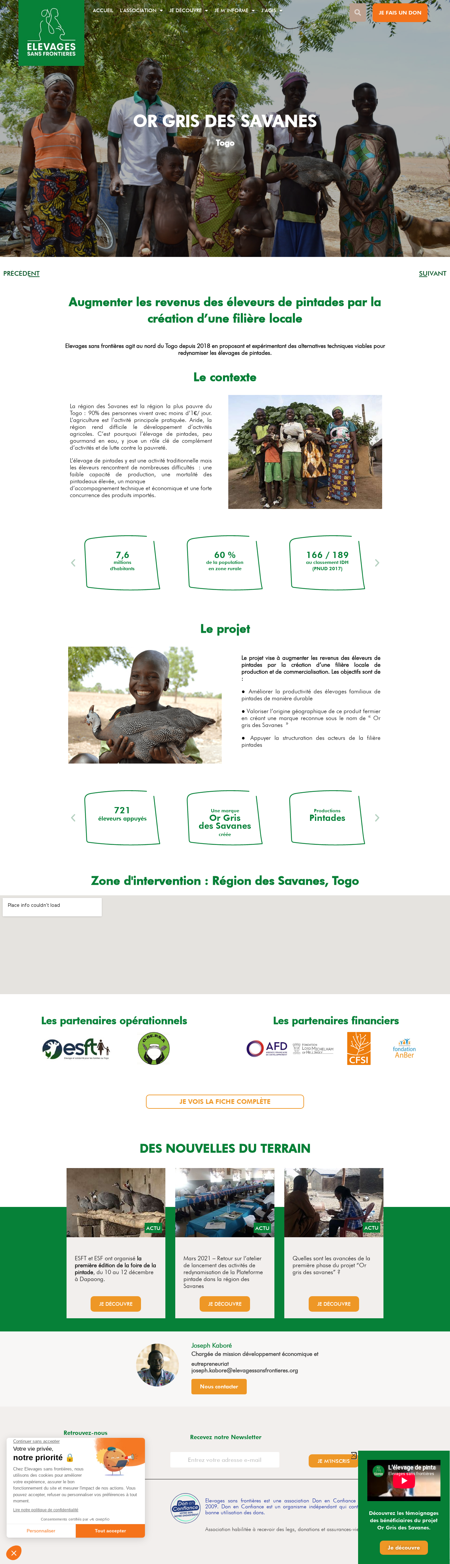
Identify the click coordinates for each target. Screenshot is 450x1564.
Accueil (103, 11)
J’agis (268, 11)
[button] (73, 563)
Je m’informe (231, 11)
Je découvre (185, 11)
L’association (138, 11)
